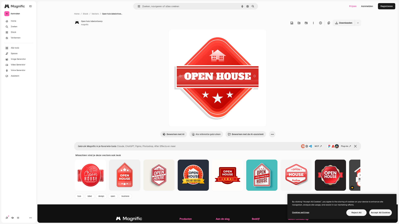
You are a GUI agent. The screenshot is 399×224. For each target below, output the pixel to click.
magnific (85, 24)
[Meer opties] (313, 23)
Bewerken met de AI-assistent (248, 134)
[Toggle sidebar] (30, 6)
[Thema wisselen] (18, 217)
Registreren (386, 6)
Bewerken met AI (175, 134)
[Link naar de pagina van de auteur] (77, 23)
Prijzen (352, 6)
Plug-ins (344, 146)
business (125, 196)
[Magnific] (129, 219)
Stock (85, 14)
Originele (189, 35)
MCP (317, 146)
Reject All (356, 212)
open (113, 196)
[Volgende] (360, 175)
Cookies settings (300, 212)
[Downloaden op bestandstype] (358, 23)
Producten (186, 218)
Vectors (95, 14)
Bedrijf (256, 218)
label (90, 196)
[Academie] (12, 217)
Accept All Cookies (380, 212)
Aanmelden (367, 6)
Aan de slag (223, 218)
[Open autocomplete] (137, 6)
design (101, 196)
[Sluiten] (355, 146)
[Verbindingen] (6, 217)
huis (79, 196)
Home (76, 14)
